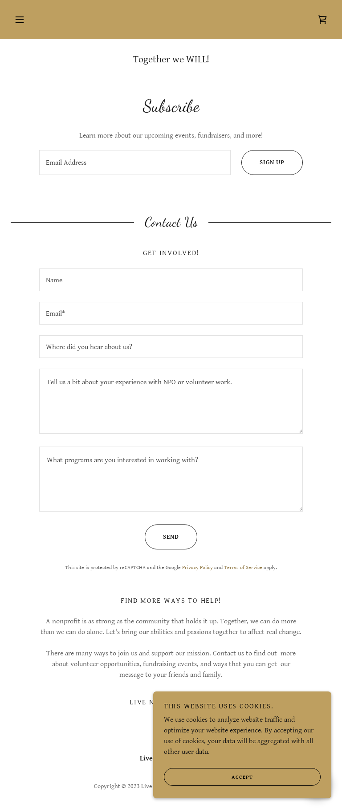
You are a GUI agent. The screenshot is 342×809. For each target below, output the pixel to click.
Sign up (272, 162)
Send (171, 537)
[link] (322, 19)
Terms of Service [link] (243, 567)
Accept (242, 777)
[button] (19, 19)
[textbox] (135, 162)
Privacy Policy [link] (197, 567)
